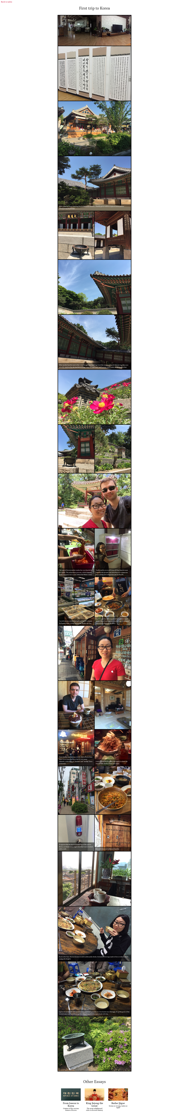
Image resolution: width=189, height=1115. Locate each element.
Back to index (6, 2)
